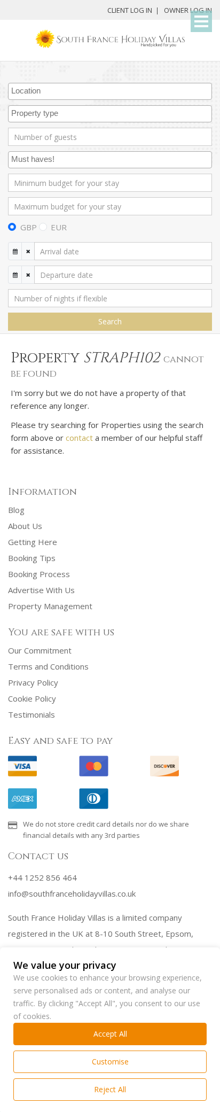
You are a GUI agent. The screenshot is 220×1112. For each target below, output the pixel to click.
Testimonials (31, 714)
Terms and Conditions (48, 666)
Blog (16, 509)
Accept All (110, 1034)
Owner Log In (188, 10)
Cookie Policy (32, 698)
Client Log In (129, 10)
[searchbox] (111, 91)
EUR (59, 227)
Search (110, 321)
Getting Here (32, 541)
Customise (110, 1061)
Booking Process (39, 574)
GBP (28, 227)
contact (79, 437)
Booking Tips (32, 558)
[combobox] (110, 91)
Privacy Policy (33, 682)
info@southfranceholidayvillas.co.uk (72, 893)
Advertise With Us (41, 590)
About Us (25, 525)
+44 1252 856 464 (42, 877)
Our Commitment (40, 650)
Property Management (50, 606)
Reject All (110, 1089)
